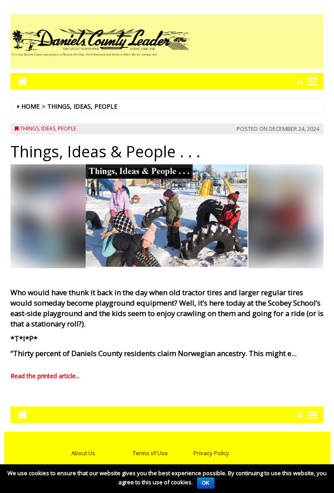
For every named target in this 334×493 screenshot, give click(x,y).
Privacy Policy (211, 453)
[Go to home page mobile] (18, 81)
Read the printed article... (45, 376)
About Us (83, 453)
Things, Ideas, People (82, 106)
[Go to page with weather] (258, 41)
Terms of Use (150, 453)
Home (30, 106)
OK (206, 483)
